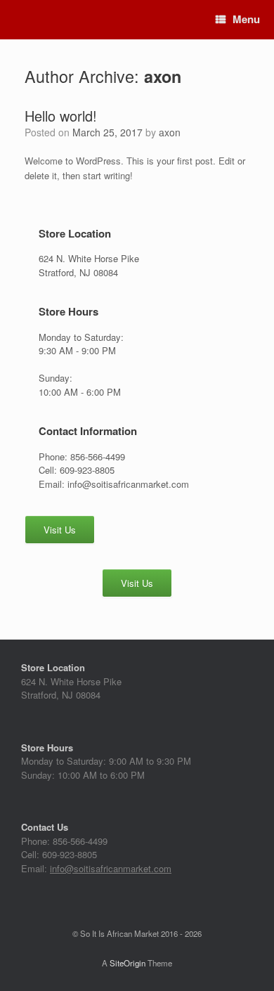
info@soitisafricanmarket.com (110, 868)
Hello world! (61, 115)
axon (162, 76)
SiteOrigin (127, 963)
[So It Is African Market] (16, 20)
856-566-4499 (80, 841)
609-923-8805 (69, 854)
